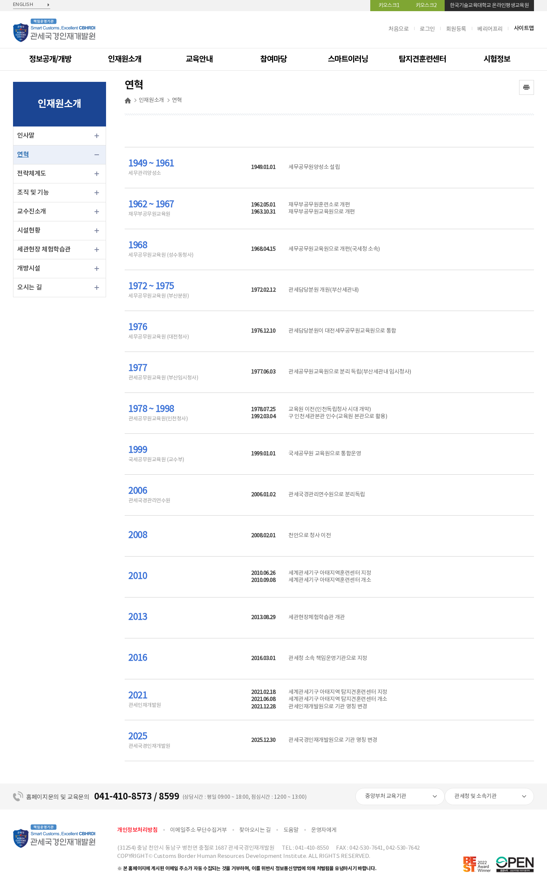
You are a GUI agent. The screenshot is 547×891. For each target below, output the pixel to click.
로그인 (427, 29)
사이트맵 (524, 28)
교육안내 (199, 59)
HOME (128, 100)
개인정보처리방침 (137, 830)
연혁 (23, 154)
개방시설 (28, 268)
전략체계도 (31, 173)
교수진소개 (31, 211)
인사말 (26, 136)
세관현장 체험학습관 (44, 249)
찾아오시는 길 (255, 830)
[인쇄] (526, 87)
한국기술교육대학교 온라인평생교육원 (489, 6)
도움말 (291, 830)
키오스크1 (389, 6)
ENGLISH (23, 4)
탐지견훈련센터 (422, 59)
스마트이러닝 (348, 59)
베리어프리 (490, 29)
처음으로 (398, 29)
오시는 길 (29, 287)
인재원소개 (124, 59)
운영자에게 (323, 830)
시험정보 (496, 59)
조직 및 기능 (33, 192)
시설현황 (28, 230)
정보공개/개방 (50, 59)
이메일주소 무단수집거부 (198, 830)
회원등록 (456, 29)
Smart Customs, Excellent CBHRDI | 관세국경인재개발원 (54, 33)
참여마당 (273, 59)
